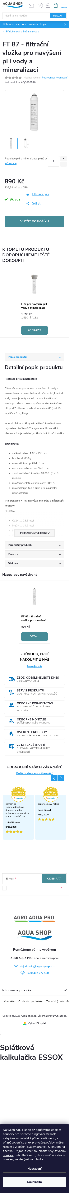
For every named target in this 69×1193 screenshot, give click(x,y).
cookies (8, 1155)
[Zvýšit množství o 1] (63, 158)
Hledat (57, 15)
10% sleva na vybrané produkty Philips (24, 24)
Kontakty (9, 1001)
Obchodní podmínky (30, 1001)
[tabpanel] (34, 302)
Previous (54, 778)
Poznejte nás (34, 666)
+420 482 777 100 (37, 973)
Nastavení (34, 1169)
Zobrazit (34, 330)
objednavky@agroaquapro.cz (37, 966)
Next (61, 778)
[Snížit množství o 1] (63, 164)
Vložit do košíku (34, 221)
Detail (34, 636)
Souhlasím (34, 1182)
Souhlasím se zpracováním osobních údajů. (34, 888)
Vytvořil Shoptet (37, 1023)
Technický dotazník (57, 1001)
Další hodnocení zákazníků (34, 773)
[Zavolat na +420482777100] (41, 5)
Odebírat (54, 878)
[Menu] (64, 5)
